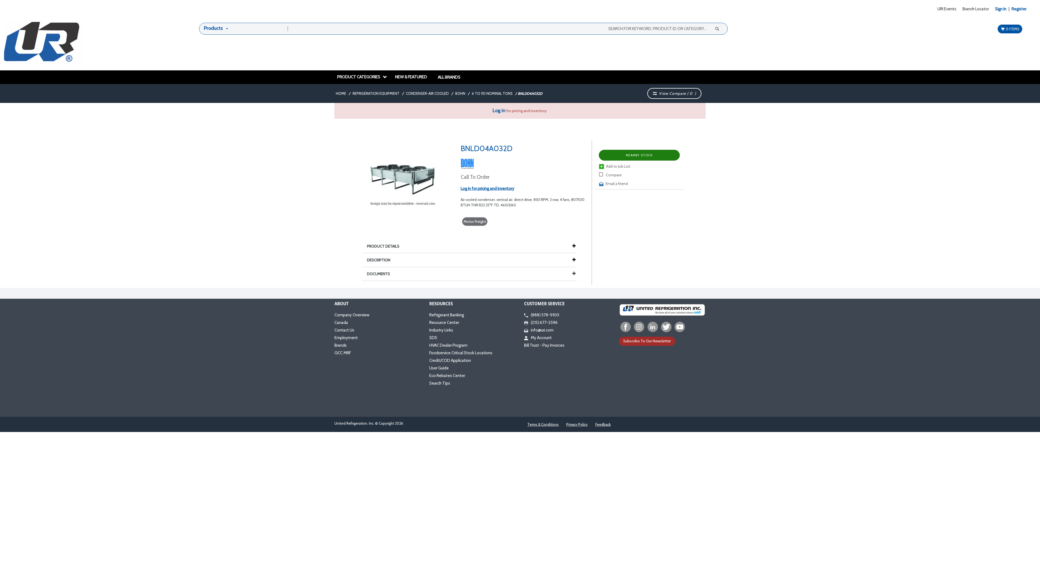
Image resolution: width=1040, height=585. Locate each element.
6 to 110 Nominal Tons (492, 93)
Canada (341, 322)
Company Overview (351, 315)
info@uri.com (542, 330)
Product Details (383, 246)
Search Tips (439, 383)
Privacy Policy (577, 424)
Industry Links (441, 330)
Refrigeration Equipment (376, 93)
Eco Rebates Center (447, 375)
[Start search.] (716, 28)
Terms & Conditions (543, 424)
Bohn (460, 93)
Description (378, 260)
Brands (340, 345)
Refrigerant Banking (446, 315)
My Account (541, 337)
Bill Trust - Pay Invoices (544, 345)
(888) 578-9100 (545, 315)
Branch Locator (976, 8)
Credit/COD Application (450, 360)
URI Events (946, 8)
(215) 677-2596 (544, 322)
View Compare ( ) (676, 93)
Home (341, 93)
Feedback (603, 424)
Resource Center (444, 322)
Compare (613, 175)
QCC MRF (342, 352)
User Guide (439, 368)
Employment (346, 337)
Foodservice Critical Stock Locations (460, 352)
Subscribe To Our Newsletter (647, 341)
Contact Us (344, 330)
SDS (433, 337)
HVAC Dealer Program (448, 345)
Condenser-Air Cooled (427, 93)
